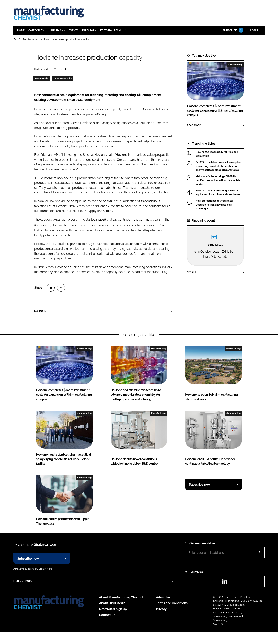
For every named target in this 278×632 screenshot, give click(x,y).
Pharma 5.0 (57, 30)
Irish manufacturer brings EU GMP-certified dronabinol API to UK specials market (218, 180)
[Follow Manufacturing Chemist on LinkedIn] (225, 582)
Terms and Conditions (172, 603)
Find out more (22, 581)
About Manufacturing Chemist (121, 597)
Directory (89, 30)
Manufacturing (42, 78)
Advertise (163, 597)
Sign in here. (46, 568)
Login (254, 30)
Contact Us (107, 615)
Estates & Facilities (63, 78)
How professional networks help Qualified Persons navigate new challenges (214, 205)
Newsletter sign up (113, 609)
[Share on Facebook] (61, 288)
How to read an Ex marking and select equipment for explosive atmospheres (218, 193)
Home (21, 30)
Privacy (161, 609)
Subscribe (230, 30)
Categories (36, 30)
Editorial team (110, 30)
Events (73, 30)
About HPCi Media (112, 603)
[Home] (14, 39)
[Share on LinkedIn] (51, 288)
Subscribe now (199, 484)
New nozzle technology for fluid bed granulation (217, 154)
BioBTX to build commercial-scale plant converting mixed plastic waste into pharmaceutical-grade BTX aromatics (219, 166)
